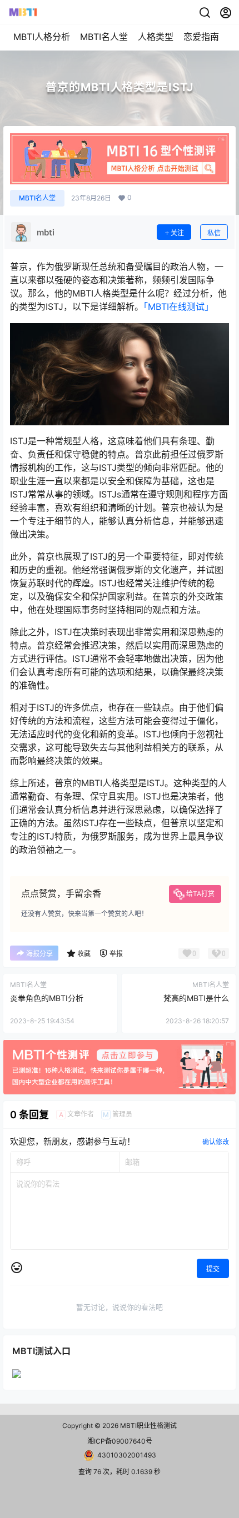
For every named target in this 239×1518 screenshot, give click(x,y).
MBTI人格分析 (41, 36)
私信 (214, 233)
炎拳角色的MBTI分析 (46, 998)
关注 (177, 233)
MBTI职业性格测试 (147, 1425)
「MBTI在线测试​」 (178, 306)
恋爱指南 (201, 36)
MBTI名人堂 (104, 36)
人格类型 (155, 36)
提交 (213, 1269)
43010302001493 (126, 1455)
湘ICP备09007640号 (119, 1441)
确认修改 (215, 1142)
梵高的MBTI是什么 (196, 998)
